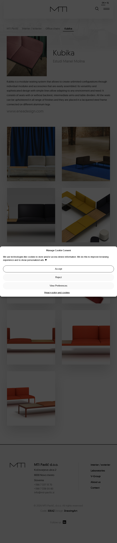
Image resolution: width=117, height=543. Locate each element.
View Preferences (58, 285)
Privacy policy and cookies (57, 292)
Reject (58, 277)
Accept (58, 269)
